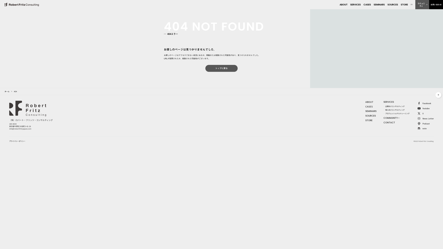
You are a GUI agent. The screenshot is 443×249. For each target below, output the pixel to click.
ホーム (7, 91)
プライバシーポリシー (17, 141)
